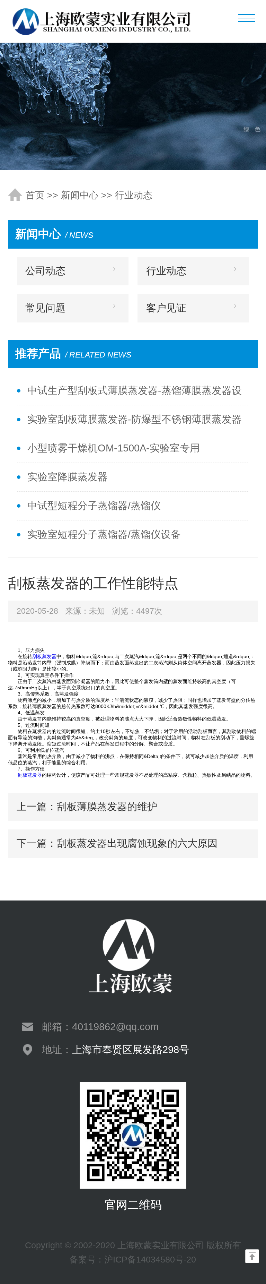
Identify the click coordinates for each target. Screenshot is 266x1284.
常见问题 (45, 307)
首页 (35, 195)
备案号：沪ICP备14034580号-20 (133, 1259)
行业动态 (133, 195)
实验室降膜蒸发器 (67, 476)
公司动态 (45, 270)
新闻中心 (79, 195)
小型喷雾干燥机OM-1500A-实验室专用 (113, 448)
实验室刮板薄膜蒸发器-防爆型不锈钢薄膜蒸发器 (134, 419)
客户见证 (166, 307)
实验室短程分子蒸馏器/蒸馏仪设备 (104, 534)
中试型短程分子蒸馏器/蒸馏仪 (94, 505)
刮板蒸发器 (44, 656)
